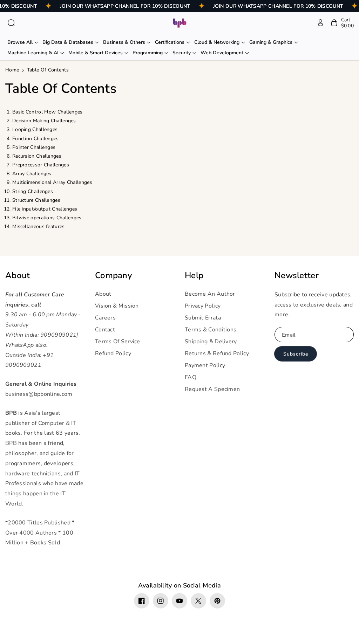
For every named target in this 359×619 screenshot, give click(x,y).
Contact (105, 329)
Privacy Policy (203, 306)
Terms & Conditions (210, 329)
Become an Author (210, 294)
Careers (105, 318)
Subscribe (295, 354)
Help (194, 275)
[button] (11, 23)
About (17, 275)
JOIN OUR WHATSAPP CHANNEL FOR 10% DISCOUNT (125, 6)
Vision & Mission (117, 306)
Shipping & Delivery (211, 341)
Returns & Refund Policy (217, 353)
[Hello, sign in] (320, 23)
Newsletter (297, 275)
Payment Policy (205, 365)
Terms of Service (117, 341)
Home (12, 70)
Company (113, 275)
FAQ (190, 377)
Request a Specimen (212, 389)
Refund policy (113, 353)
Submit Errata (203, 318)
